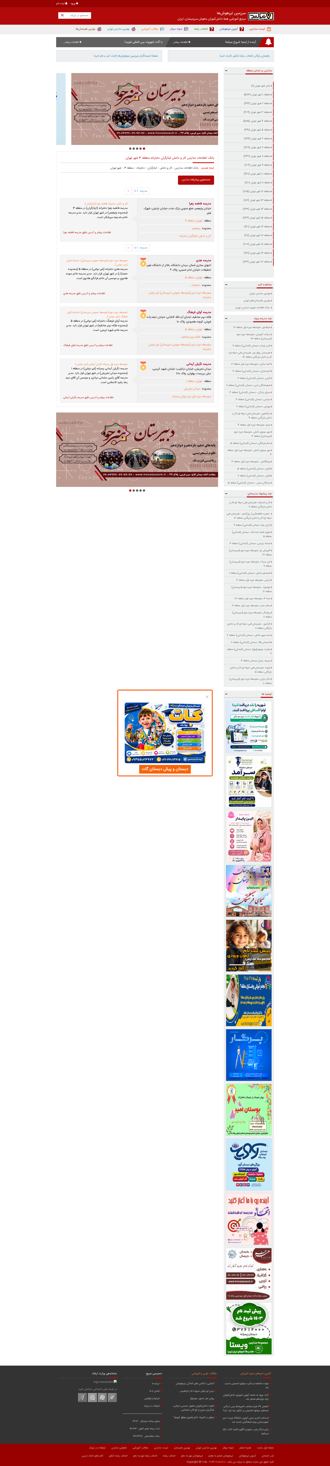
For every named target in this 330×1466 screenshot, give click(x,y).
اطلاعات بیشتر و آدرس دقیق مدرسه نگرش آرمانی (88, 397)
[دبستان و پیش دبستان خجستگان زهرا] (137, 109)
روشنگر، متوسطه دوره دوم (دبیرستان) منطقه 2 (252, 615)
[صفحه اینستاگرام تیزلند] (92, 1401)
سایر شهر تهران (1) (260, 86)
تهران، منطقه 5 (193, 277)
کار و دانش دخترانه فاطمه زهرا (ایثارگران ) (106, 204)
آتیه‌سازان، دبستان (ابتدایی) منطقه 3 (251, 371)
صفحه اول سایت (265, 1448)
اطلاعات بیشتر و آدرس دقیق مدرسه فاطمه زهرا (87, 232)
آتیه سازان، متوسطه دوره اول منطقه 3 (250, 364)
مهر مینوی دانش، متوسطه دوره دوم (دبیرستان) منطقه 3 (253, 434)
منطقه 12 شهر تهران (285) (256, 191)
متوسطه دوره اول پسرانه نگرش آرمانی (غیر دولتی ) (101, 364)
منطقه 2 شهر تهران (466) (257, 103)
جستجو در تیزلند (78, 15)
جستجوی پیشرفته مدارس (196, 179)
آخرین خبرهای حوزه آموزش (255, 1373)
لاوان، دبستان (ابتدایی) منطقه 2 (254, 476)
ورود (73, 3)
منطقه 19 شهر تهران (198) (257, 253)
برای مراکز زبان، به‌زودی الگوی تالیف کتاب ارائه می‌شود (246, 1432)
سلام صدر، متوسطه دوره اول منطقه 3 (251, 606)
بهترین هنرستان (182, 1448)
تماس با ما (155, 1391)
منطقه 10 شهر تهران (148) (257, 174)
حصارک (195, 285)
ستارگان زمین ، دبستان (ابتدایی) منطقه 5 (249, 483)
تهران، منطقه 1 (194, 381)
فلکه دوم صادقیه (190, 337)
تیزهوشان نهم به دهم (192, 1456)
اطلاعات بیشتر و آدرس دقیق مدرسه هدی (84, 293)
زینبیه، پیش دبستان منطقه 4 (255, 661)
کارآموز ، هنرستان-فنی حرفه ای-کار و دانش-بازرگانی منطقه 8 (249, 626)
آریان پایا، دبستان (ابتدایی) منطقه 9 (252, 525)
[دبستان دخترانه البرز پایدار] (249, 836)
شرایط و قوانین (152, 1399)
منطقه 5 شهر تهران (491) (257, 130)
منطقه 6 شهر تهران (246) (257, 139)
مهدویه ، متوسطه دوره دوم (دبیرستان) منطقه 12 (251, 589)
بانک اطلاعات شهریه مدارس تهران (252, 308)
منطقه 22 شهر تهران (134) (256, 262)
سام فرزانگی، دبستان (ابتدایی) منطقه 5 (250, 443)
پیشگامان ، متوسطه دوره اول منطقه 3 (250, 462)
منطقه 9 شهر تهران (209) (257, 165)
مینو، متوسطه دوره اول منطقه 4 (254, 425)
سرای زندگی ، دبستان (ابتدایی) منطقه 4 (250, 392)
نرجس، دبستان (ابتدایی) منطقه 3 (253, 399)
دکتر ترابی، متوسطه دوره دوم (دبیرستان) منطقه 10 (250, 681)
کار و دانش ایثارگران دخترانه (195, 236)
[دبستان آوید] (249, 1164)
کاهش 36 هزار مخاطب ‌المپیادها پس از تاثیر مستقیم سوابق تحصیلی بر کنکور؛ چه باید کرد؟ (246, 1409)
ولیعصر (196, 228)
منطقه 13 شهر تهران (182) (256, 200)
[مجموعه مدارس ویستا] (249, 1328)
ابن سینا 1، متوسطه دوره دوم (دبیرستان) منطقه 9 (251, 564)
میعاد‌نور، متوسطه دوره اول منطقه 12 (251, 327)
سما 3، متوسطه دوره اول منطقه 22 (252, 598)
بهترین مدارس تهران (259, 293)
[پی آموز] (249, 727)
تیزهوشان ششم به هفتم (221, 1456)
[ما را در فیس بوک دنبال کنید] (82, 1401)
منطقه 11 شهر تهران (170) (257, 183)
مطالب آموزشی (140, 1448)
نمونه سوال (228, 1448)
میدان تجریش (192, 389)
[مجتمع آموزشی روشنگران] (249, 1000)
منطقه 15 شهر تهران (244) (256, 218)
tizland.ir (220, 1462)
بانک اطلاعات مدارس (186, 168)
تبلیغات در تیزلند (152, 1406)
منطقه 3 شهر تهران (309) (257, 112)
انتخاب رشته (169, 1456)
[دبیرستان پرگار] (249, 1055)
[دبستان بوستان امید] (249, 1109)
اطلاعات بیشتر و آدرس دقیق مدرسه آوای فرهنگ (87, 345)
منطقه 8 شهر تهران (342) (256, 156)
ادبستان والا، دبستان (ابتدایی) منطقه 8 (250, 642)
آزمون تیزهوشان (247, 1456)
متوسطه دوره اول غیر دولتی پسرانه (191, 396)
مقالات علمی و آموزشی (204, 1373)
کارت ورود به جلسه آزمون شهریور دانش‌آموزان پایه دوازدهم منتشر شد (246, 1397)
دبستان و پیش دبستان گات (165, 769)
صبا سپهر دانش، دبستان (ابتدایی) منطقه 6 (248, 635)
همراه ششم (245, 1448)
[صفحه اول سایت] (261, 17)
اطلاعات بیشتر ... (179, 42)
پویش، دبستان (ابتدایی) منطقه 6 (253, 406)
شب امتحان (268, 1456)
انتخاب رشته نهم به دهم (145, 1456)
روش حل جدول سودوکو (202, 1399)
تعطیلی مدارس (119, 1448)
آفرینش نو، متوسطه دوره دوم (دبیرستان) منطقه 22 (250, 552)
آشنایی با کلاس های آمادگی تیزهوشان (195, 1384)
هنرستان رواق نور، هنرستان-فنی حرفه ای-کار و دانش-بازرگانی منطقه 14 (250, 355)
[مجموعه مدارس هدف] (249, 945)
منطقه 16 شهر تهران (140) (257, 227)
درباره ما (156, 1384)
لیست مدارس (161, 1448)
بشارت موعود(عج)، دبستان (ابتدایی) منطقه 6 (249, 651)
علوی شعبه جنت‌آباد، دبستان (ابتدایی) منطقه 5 (252, 534)
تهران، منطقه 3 (193, 221)
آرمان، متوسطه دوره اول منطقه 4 (253, 580)
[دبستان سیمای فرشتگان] (249, 891)
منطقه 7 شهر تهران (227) (257, 147)
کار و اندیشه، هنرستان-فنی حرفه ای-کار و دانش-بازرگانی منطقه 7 (250, 504)
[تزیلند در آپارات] (102, 1401)
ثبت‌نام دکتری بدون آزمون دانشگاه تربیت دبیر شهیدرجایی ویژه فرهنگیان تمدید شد (246, 1420)
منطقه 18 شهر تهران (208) (256, 244)
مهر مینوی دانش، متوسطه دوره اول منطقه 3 (249, 452)
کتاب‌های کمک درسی (92, 1456)
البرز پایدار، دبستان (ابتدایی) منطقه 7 (251, 346)
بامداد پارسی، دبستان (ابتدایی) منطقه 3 (250, 543)
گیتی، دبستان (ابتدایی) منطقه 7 (254, 378)
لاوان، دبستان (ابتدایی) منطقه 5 (253, 469)
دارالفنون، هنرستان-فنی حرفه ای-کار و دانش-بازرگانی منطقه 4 (252, 416)
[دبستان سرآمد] (249, 781)
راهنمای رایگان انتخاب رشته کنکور (245, 56)
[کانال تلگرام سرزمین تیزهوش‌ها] (112, 1401)
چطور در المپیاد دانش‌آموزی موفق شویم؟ (194, 1418)
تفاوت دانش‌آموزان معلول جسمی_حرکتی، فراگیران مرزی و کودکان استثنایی (193, 1408)
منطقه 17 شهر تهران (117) (257, 235)
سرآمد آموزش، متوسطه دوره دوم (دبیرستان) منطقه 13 (254, 336)
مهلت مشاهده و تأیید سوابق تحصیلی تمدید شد (247, 1386)
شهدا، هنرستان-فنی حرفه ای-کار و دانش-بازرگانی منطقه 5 (250, 670)
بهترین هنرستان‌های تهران (256, 301)
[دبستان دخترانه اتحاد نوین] (249, 1219)
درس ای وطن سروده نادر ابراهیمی (197, 1391)
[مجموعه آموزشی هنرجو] (249, 1273)
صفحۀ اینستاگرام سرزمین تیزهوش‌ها (126, 56)
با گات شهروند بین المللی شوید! (144, 42)
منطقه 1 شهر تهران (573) (257, 95)
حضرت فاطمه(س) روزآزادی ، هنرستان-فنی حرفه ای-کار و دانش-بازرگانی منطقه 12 (249, 516)
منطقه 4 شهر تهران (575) (256, 121)
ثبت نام (60, 3)
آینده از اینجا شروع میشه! (240, 42)
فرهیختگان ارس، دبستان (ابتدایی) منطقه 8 (248, 385)
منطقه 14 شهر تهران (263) (256, 209)
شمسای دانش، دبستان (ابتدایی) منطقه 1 (249, 573)
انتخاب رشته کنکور (118, 1456)
